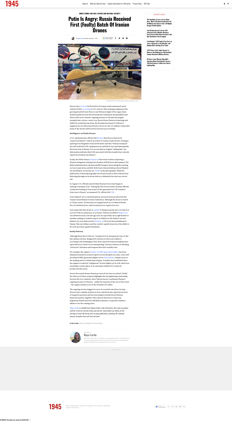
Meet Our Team (75, 405)
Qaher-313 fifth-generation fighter (105, 252)
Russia (95, 323)
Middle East (90, 323)
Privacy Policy (137, 3)
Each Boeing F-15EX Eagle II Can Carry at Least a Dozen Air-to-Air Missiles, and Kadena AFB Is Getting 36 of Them (159, 43)
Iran (85, 323)
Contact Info (83, 405)
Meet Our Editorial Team (97, 3)
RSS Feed (147, 3)
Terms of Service (98, 405)
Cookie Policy (106, 405)
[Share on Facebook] (115, 38)
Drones (81, 323)
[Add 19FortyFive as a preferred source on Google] (108, 38)
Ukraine (100, 323)
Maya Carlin (80, 38)
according (87, 109)
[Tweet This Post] (119, 38)
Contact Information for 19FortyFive (119, 3)
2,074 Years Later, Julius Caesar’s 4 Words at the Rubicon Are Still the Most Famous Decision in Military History (159, 52)
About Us (85, 3)
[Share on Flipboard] (123, 38)
